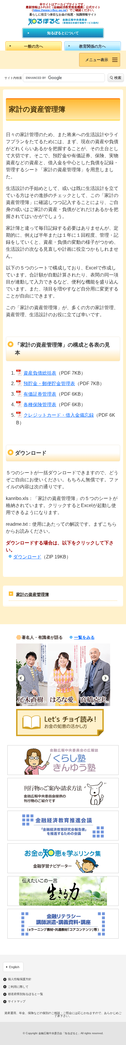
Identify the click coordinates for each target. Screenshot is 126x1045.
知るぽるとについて (63, 33)
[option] (42, 674)
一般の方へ (33, 46)
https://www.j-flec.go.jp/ (50, 10)
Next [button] (105, 678)
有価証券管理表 (39, 394)
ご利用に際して (18, 986)
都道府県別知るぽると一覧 (25, 994)
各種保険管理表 (39, 404)
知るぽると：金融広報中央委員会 (63, 21)
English (14, 967)
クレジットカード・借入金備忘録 (58, 415)
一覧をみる (84, 637)
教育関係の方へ (92, 46)
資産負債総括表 (39, 373)
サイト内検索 (13, 77)
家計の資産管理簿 (32, 594)
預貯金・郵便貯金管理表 (49, 383)
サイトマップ (16, 1001)
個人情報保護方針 (19, 979)
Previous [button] (21, 678)
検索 (117, 78)
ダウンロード (27, 556)
